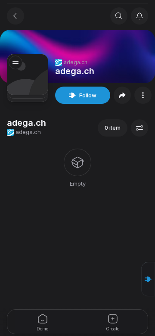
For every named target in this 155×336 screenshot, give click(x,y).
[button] (148, 279)
